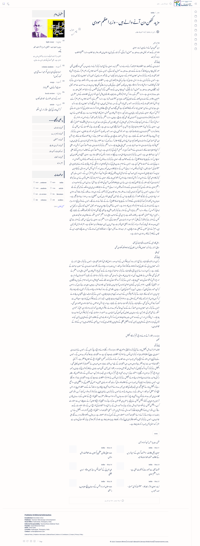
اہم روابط (60, 163)
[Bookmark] (4, 4)
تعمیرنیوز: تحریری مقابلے (56, 145)
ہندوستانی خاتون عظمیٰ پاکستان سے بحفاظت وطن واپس (96, 454)
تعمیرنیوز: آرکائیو (58, 157)
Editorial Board (51, 534)
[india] (155, 433)
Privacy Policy (79, 534)
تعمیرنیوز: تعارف (58, 127)
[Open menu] (196, 4)
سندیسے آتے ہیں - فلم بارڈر (52, 86)
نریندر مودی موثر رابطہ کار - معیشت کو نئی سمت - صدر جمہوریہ (143, 488)
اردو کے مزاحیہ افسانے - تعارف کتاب (48, 97)
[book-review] (50, 93)
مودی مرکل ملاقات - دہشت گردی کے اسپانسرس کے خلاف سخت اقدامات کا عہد (143, 454)
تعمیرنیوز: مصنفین (58, 139)
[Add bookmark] (79, 29)
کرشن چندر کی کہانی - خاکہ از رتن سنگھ (48, 109)
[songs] (52, 81)
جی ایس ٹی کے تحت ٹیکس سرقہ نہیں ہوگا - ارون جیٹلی (96, 471)
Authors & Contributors (62, 534)
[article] (52, 104)
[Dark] (8, 4)
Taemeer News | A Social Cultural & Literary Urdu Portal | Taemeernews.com (141, 541)
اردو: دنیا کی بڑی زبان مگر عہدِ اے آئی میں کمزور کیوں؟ (47, 73)
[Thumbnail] (120, 449)
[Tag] (150, 447)
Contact (72, 534)
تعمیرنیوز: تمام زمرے (57, 133)
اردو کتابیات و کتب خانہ (56, 151)
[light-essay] (50, 41)
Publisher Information (40, 534)
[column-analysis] (47, 66)
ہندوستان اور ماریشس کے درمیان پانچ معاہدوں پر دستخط (95, 488)
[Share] (73, 32)
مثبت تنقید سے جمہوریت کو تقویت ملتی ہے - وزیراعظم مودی (144, 471)
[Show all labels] (59, 206)
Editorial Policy (29, 534)
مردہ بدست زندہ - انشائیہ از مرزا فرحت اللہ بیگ (47, 48)
